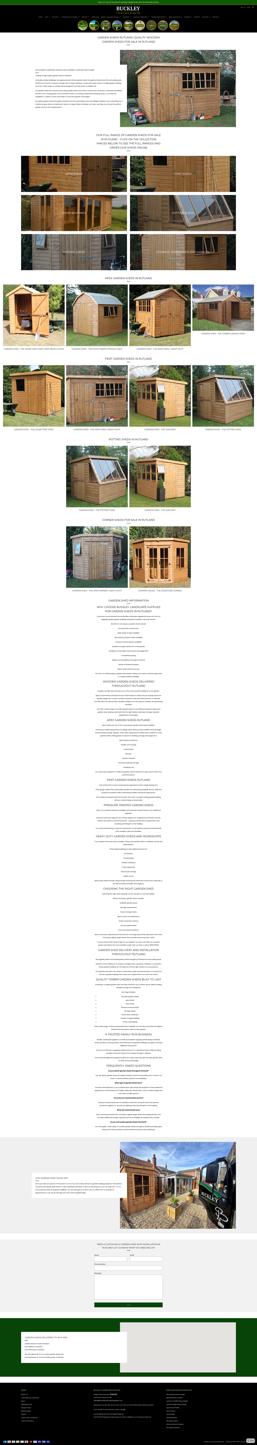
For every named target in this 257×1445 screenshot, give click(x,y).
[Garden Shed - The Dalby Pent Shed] (34, 396)
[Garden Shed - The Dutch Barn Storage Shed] (97, 315)
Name (96, 1255)
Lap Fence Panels (172, 1408)
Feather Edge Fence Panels (176, 1404)
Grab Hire (95, 17)
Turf (46, 17)
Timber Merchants (158, 17)
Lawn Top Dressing (140, 17)
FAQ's (23, 1401)
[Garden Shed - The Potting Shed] (223, 396)
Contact (197, 17)
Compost (126, 17)
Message (97, 1273)
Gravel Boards (171, 1418)
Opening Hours (26, 1404)
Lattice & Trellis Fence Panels (177, 1401)
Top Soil (55, 17)
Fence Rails (170, 1414)
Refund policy (26, 1411)
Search (23, 1414)
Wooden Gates (172, 1421)
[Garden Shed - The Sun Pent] (160, 396)
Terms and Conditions (29, 1418)
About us (24, 1394)
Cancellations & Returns (30, 1398)
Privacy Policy (26, 1408)
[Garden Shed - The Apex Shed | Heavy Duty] (160, 315)
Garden (187, 17)
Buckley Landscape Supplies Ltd (214, 1441)
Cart (248, 7)
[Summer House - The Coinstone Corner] (160, 557)
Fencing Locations (173, 1427)
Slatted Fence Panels (174, 1398)
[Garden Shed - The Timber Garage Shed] (223, 308)
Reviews (215, 17)
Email (132, 1255)
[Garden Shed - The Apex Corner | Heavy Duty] (97, 557)
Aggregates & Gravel (70, 17)
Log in (243, 7)
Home (41, 17)
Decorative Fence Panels (175, 1394)
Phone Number (99, 1264)
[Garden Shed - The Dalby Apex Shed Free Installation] (34, 315)
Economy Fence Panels (174, 1424)
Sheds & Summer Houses (110, 17)
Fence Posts (170, 1411)
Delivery (205, 17)
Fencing (85, 17)
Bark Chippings (174, 17)
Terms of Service (27, 1421)
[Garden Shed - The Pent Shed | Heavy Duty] (97, 396)
